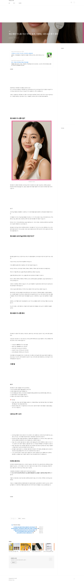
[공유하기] (13, 518)
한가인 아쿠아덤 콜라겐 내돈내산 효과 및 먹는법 (24, 531)
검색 (71, 2)
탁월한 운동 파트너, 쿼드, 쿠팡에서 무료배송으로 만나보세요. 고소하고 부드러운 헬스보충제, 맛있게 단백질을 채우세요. (31, 64)
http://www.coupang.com (16, 60)
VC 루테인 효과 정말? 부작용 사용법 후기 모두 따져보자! (24, 527)
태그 (14, 3)
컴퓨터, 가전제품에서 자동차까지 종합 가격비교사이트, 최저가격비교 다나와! (27, 55)
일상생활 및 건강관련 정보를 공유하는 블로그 (18, 559)
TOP (74, 579)
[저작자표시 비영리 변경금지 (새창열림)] (23, 518)
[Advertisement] (37, 13)
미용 (12, 524)
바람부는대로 (11, 0)
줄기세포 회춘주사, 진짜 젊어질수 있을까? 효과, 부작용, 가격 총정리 (24, 528)
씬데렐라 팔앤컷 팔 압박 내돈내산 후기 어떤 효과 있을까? (24, 529)
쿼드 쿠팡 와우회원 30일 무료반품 (19, 62)
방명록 (20, 3)
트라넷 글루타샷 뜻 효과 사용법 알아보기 (24, 532)
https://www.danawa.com (16, 51)
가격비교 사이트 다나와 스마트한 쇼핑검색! (22, 53)
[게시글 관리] (15, 518)
